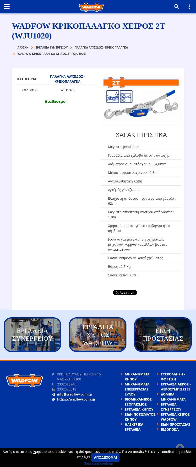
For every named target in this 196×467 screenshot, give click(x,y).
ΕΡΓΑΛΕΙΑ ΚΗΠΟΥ (139, 409)
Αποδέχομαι (105, 457)
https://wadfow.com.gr (76, 399)
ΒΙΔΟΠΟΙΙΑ (170, 429)
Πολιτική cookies (98, 463)
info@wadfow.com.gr (74, 394)
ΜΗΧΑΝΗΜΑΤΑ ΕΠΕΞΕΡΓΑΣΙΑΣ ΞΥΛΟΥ (137, 389)
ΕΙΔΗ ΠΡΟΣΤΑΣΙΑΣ (175, 424)
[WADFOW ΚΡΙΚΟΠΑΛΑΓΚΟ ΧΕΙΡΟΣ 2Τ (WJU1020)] (141, 100)
